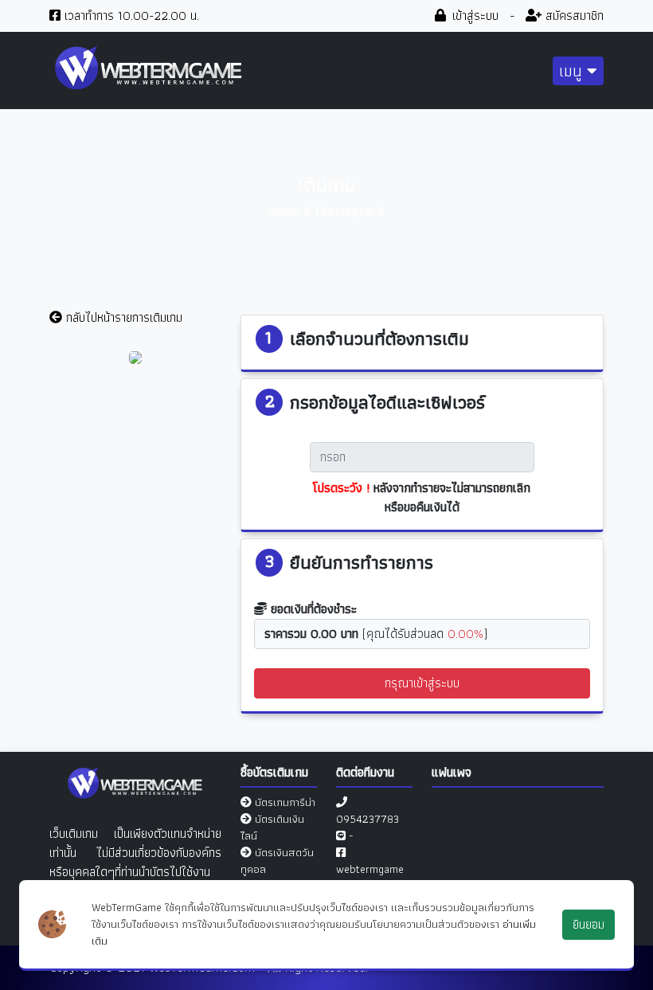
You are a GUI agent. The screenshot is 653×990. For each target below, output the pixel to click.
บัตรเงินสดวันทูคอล (277, 860)
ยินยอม (588, 924)
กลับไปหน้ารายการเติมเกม (122, 317)
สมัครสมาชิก (573, 15)
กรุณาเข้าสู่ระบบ (422, 683)
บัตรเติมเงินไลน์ (272, 827)
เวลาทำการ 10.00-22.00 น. (130, 15)
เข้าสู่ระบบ (473, 15)
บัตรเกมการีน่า (285, 802)
